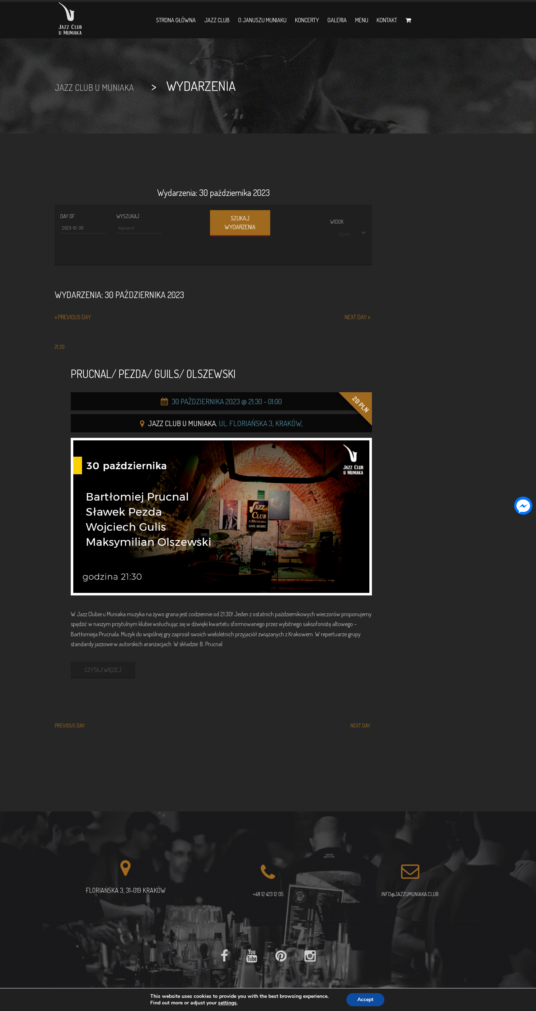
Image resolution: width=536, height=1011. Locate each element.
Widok (336, 221)
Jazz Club (217, 20)
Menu (361, 20)
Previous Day (73, 317)
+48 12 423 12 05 (268, 894)
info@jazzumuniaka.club (410, 894)
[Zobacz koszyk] (408, 20)
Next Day (357, 317)
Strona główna (176, 20)
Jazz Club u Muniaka (182, 423)
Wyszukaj (127, 216)
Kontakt (387, 20)
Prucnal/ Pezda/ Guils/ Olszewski (153, 374)
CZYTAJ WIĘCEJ (103, 670)
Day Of (67, 216)
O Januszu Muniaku (262, 20)
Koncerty (307, 20)
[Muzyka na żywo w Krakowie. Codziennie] (70, 20)
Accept (365, 999)
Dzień (345, 234)
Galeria (337, 20)
